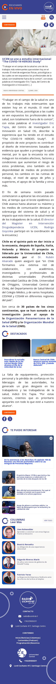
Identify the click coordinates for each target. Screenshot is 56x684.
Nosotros (35, 643)
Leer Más (16, 522)
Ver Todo (48, 520)
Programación (23, 643)
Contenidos (9, 25)
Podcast (33, 640)
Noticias (25, 638)
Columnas (35, 638)
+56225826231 (30, 621)
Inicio (17, 638)
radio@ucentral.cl (30, 616)
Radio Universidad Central (14, 90)
